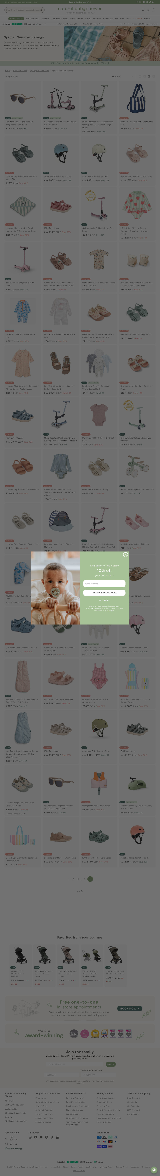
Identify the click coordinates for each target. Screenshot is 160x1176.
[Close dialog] (125, 554)
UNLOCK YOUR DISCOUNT (104, 592)
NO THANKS (104, 600)
